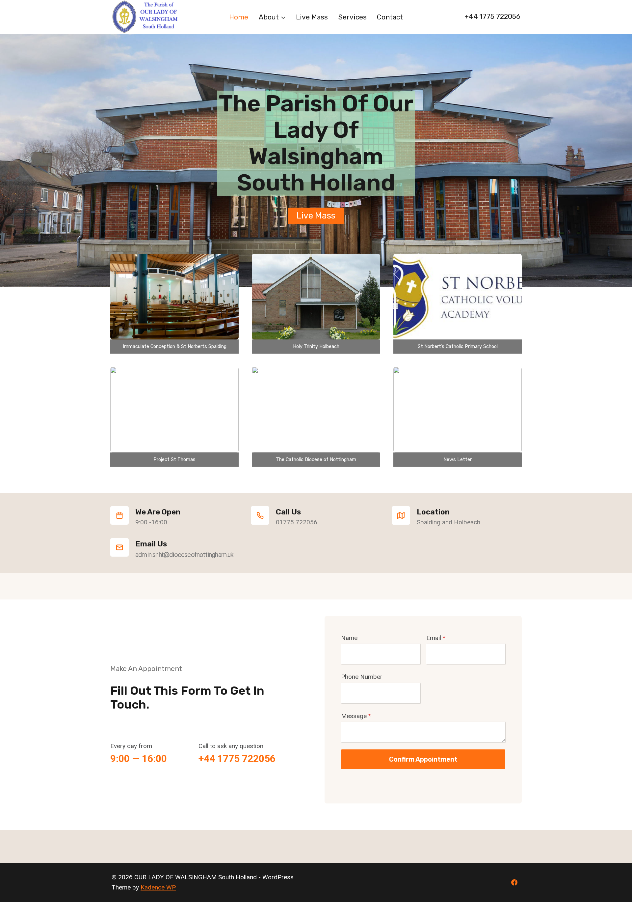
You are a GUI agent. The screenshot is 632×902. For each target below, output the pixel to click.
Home (238, 17)
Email (435, 638)
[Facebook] (514, 882)
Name (349, 638)
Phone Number (361, 677)
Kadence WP (158, 887)
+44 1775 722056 (492, 16)
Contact (390, 17)
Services (352, 17)
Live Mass (312, 17)
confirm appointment (423, 759)
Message (356, 716)
